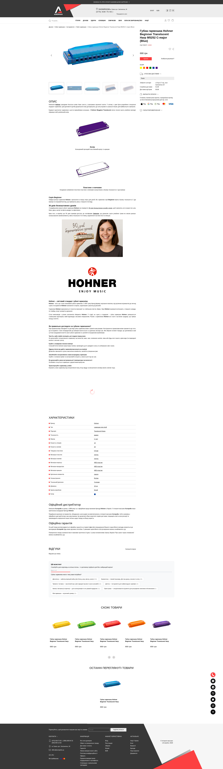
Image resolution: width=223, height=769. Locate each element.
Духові (51, 27)
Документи (133, 753)
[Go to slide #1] (56, 88)
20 (95, 447)
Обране (107, 746)
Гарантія (83, 748)
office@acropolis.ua (58, 750)
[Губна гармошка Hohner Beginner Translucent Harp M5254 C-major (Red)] (147, 68)
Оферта (82, 756)
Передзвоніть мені (122, 14)
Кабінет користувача (113, 736)
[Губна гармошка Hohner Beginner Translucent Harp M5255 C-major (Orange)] (144, 68)
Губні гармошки (60, 27)
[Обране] (169, 20)
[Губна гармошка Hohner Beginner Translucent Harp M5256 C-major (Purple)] (157, 68)
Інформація (84, 736)
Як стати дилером (86, 740)
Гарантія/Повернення (151, 110)
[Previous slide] (51, 55)
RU (53, 755)
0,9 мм (96, 451)
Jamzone (96, 213)
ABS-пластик (98, 462)
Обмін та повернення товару (89, 743)
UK (50, 755)
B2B (158, 10)
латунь (96, 454)
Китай (96, 490)
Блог (152, 10)
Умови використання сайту (88, 751)
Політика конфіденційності (88, 753)
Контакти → (53, 736)
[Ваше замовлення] (165, 20)
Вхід (106, 740)
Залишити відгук (130, 549)
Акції (131, 740)
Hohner (57, 104)
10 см (96, 486)
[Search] (50, 21)
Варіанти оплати (149, 94)
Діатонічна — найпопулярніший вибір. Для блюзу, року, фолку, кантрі (75, 579)
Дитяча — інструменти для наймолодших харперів (121, 584)
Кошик (107, 748)
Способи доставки (151, 74)
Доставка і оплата (86, 746)
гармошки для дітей (100, 427)
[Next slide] (133, 55)
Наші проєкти (134, 751)
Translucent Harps (99, 431)
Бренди (132, 748)
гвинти (96, 474)
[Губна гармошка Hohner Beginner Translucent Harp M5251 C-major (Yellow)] (141, 68)
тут (125, 529)
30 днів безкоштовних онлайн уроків (100, 208)
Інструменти (70, 27)
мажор (96, 435)
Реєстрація (108, 743)
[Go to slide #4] (110, 88)
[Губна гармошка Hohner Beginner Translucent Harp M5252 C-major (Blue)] (153, 68)
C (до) (96, 439)
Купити (146, 59)
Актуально (134, 736)
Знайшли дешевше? (167, 58)
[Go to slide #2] (74, 88)
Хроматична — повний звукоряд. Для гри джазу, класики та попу (121, 579)
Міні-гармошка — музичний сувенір (64, 593)
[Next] (113, 657)
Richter (96, 478)
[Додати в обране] (170, 49)
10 (95, 443)
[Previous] (109, 657)
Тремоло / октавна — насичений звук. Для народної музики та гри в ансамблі (77, 584)
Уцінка (136, 740)
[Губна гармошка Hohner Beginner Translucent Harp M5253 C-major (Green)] (150, 68)
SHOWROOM (104, 9)
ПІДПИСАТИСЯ (118, 729)
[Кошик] (173, 20)
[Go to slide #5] (128, 88)
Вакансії (133, 746)
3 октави (97, 482)
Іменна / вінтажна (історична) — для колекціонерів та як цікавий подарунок (76, 588)
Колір (142, 65)
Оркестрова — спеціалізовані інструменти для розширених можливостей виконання (130, 588)
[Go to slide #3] (92, 88)
